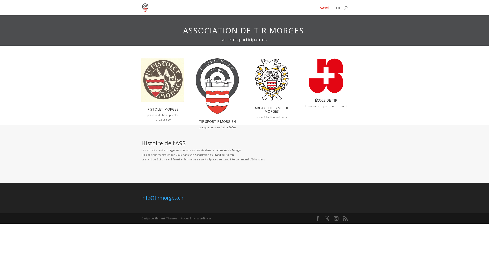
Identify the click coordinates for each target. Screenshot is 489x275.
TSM (337, 7)
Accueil (324, 7)
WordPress (204, 218)
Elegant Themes (166, 218)
